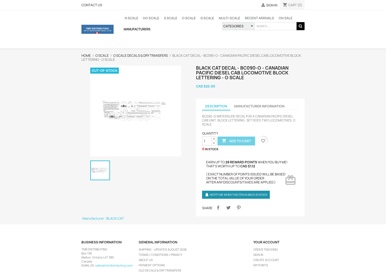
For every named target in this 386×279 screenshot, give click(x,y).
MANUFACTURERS (137, 29)
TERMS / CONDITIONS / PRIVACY (160, 255)
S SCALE (170, 18)
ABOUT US (146, 260)
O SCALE (189, 18)
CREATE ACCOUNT (266, 260)
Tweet (228, 208)
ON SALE (286, 18)
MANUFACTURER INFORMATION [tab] (259, 106)
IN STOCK (212, 149)
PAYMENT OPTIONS (152, 265)
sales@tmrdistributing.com (113, 265)
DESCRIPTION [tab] (216, 106)
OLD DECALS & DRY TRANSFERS (160, 270)
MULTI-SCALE (229, 18)
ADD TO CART (236, 140)
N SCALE (131, 18)
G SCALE (207, 18)
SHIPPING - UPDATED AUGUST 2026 (163, 249)
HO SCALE (151, 18)
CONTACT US (91, 5)
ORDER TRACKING (265, 249)
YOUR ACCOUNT (266, 242)
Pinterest (239, 208)
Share (218, 208)
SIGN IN (258, 255)
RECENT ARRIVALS (259, 18)
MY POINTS (260, 265)
